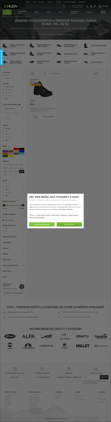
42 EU (21, 168)
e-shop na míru (54, 418)
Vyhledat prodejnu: (9, 108)
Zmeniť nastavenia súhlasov (36, 413)
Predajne (50, 2)
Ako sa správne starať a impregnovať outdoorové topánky (55, 34)
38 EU (21, 165)
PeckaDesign (63, 418)
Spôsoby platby (32, 406)
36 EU (11, 165)
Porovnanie (87, 6)
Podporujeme (8, 404)
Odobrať (40, 73)
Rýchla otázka (101, 402)
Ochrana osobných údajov (37, 218)
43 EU (5, 171)
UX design (47, 418)
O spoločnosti (8, 395)
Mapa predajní (15, 377)
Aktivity (27, 2)
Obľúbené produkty (91, 6)
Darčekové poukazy (80, 399)
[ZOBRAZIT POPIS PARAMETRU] (20, 104)
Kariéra (7, 406)
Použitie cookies (73, 215)
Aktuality (41, 2)
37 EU (16, 165)
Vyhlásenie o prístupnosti (35, 410)
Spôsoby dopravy (33, 404)
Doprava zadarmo (13, 312)
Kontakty (58, 2)
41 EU (16, 168)
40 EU (11, 168)
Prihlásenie (95, 6)
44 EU (11, 171)
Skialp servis (78, 397)
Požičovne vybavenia (80, 395)
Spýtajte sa (58, 397)
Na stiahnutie (58, 395)
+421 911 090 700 (43, 373)
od (4, 205)
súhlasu (95, 383)
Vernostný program (70, 2)
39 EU (5, 168)
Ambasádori (8, 402)
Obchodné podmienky (34, 397)
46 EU (21, 171)
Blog (34, 2)
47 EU (5, 175)
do (23, 205)
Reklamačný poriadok (34, 402)
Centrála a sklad (102, 399)
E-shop (99, 397)
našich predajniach (33, 317)
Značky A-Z (82, 2)
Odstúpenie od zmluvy (34, 399)
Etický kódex (8, 397)
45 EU (16, 171)
